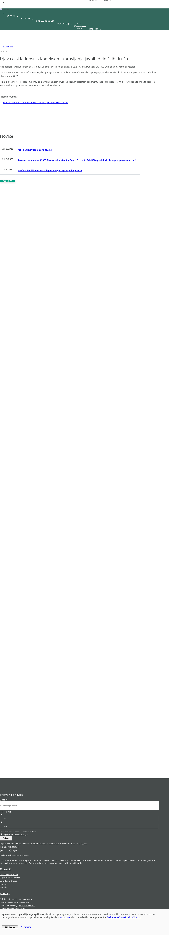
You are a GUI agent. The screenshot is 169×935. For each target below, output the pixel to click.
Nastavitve (65, 917)
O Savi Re (5, 869)
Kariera (3, 884)
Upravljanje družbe (8, 881)
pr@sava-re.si (21, 908)
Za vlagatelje (79, 26)
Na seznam (8, 46)
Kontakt (3, 887)
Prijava (6, 838)
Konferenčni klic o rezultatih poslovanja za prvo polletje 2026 (50, 170)
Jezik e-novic (5, 812)
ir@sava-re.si (23, 902)
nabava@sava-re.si (27, 905)
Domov (79, 24)
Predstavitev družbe (9, 874)
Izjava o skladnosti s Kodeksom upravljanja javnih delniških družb (35, 102)
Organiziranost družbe (10, 877)
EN (5, 826)
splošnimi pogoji (21, 834)
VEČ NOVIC (7, 181)
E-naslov (3, 800)
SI (5, 818)
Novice (79, 28)
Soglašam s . (16, 834)
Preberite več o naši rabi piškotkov (124, 917)
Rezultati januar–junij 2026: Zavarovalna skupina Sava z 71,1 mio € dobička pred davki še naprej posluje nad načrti (78, 160)
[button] (12, 16)
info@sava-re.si (25, 899)
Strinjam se (10, 927)
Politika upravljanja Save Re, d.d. (35, 149)
